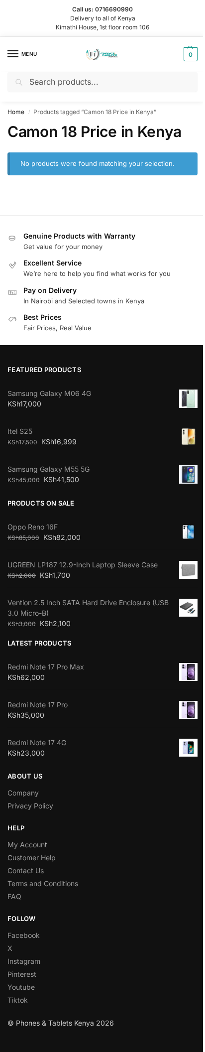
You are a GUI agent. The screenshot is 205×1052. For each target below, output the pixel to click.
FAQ (14, 896)
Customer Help (31, 857)
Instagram (23, 960)
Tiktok (17, 999)
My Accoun (26, 844)
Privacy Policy (30, 805)
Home (15, 111)
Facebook (23, 934)
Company (23, 792)
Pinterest (21, 973)
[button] (182, 54)
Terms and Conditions (42, 883)
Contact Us (25, 870)
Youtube (21, 986)
